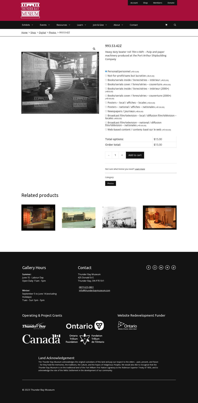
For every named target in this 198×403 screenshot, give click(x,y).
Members (157, 2)
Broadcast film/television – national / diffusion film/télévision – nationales (133, 124)
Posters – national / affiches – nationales (136, 106)
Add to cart (135, 155)
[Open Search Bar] (175, 25)
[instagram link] (155, 267)
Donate (171, 2)
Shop (145, 2)
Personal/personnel (123, 71)
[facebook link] (148, 267)
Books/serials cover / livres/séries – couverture (139, 84)
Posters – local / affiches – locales (131, 102)
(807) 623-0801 (86, 287)
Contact (134, 24)
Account (134, 2)
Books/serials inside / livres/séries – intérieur (138, 80)
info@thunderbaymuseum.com (94, 290)
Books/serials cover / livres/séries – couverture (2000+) (138, 97)
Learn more (140, 169)
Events (43, 24)
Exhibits (26, 24)
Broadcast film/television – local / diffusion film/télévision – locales (140, 117)
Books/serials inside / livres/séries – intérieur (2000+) (137, 90)
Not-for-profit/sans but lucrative (131, 75)
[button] (94, 48)
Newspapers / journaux (125, 111)
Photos (110, 183)
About (117, 24)
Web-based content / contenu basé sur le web (139, 129)
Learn (80, 24)
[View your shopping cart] (166, 25)
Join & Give (98, 24)
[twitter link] (167, 267)
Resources (62, 24)
